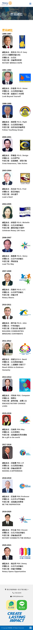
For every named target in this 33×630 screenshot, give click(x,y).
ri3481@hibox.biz (17, 596)
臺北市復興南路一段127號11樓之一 (18, 589)
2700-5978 (17, 593)
